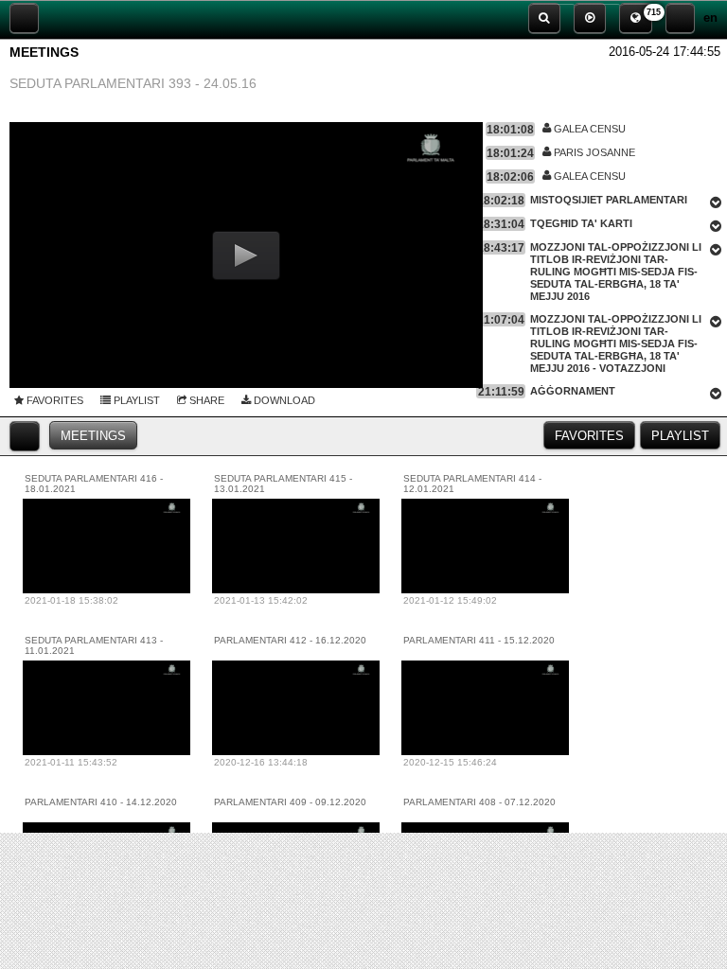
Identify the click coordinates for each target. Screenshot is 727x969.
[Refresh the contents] (24, 18)
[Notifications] (635, 18)
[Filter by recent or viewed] (24, 436)
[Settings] (680, 18)
